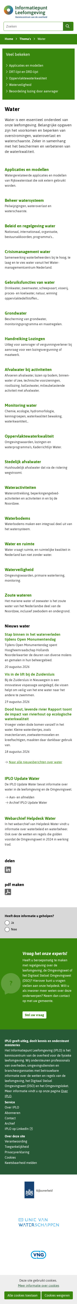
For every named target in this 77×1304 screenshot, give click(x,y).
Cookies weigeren (57, 1295)
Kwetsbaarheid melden (21, 1162)
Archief (10, 1123)
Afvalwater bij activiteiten (28, 369)
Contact (10, 1118)
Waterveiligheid (20, 84)
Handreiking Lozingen (25, 338)
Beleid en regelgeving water (30, 225)
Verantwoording (16, 1141)
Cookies (10, 1157)
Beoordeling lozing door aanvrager (33, 91)
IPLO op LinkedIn (19, 1129)
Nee (14, 929)
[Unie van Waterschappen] (38, 1222)
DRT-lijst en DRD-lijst (23, 71)
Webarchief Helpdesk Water (30, 818)
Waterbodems (17, 518)
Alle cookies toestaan (23, 1295)
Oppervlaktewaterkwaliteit (28, 78)
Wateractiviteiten (20, 487)
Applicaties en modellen (26, 65)
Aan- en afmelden (21, 797)
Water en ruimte (19, 543)
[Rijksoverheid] (38, 1190)
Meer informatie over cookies (38, 1285)
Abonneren (12, 1113)
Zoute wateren (18, 595)
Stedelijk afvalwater (23, 461)
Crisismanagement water (27, 251)
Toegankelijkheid (17, 1146)
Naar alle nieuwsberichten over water (35, 762)
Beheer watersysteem (24, 200)
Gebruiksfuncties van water (30, 282)
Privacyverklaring (17, 1152)
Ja (12, 922)
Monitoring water (21, 405)
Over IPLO (12, 1107)
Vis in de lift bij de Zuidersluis (29, 674)
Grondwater (16, 313)
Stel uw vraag (34, 1015)
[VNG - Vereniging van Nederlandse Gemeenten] (38, 1254)
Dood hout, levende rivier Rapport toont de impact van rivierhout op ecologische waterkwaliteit (38, 714)
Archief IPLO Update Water (28, 802)
